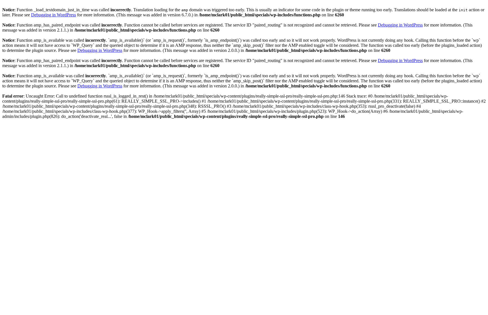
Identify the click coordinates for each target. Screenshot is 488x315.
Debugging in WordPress (53, 14)
